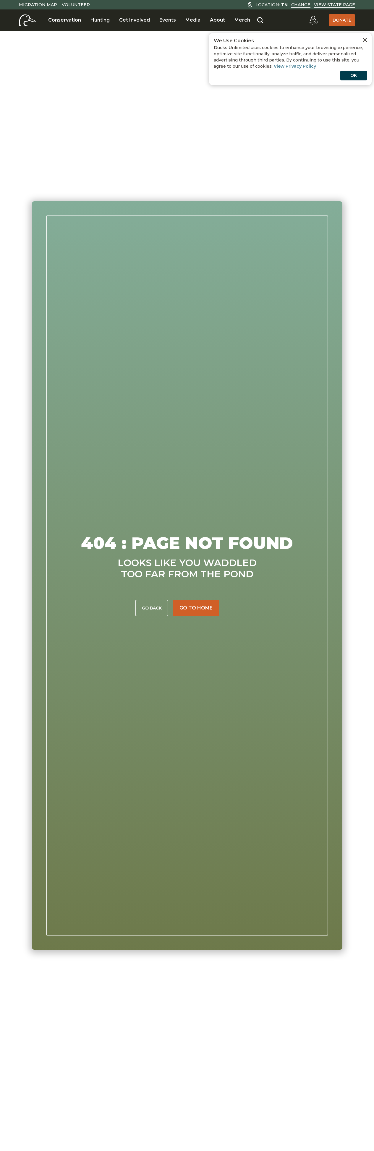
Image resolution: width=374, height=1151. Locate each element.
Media (192, 20)
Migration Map (38, 5)
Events (167, 20)
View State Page (334, 4)
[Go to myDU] (313, 20)
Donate (342, 20)
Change (300, 4)
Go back (152, 608)
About (217, 20)
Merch (242, 20)
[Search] (260, 20)
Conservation (64, 20)
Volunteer (76, 5)
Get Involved (134, 20)
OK (353, 75)
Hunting (100, 20)
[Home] (27, 20)
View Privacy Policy (295, 66)
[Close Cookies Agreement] (365, 40)
